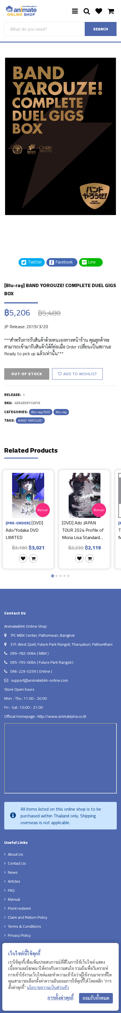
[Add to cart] (33, 558)
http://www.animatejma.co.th (61, 716)
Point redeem (19, 908)
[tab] (52, 575)
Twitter (34, 262)
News (13, 872)
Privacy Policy (19, 935)
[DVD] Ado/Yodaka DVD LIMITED (24, 529)
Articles (14, 881)
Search (100, 29)
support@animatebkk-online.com (39, 680)
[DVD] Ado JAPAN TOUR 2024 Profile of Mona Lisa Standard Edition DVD (83, 529)
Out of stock (26, 373)
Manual (14, 899)
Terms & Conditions (24, 926)
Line (94, 262)
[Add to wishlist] (23, 558)
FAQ (11, 890)
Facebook (64, 262)
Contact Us (17, 863)
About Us (15, 854)
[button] (18, 229)
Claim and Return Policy (27, 917)
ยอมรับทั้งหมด (96, 998)
